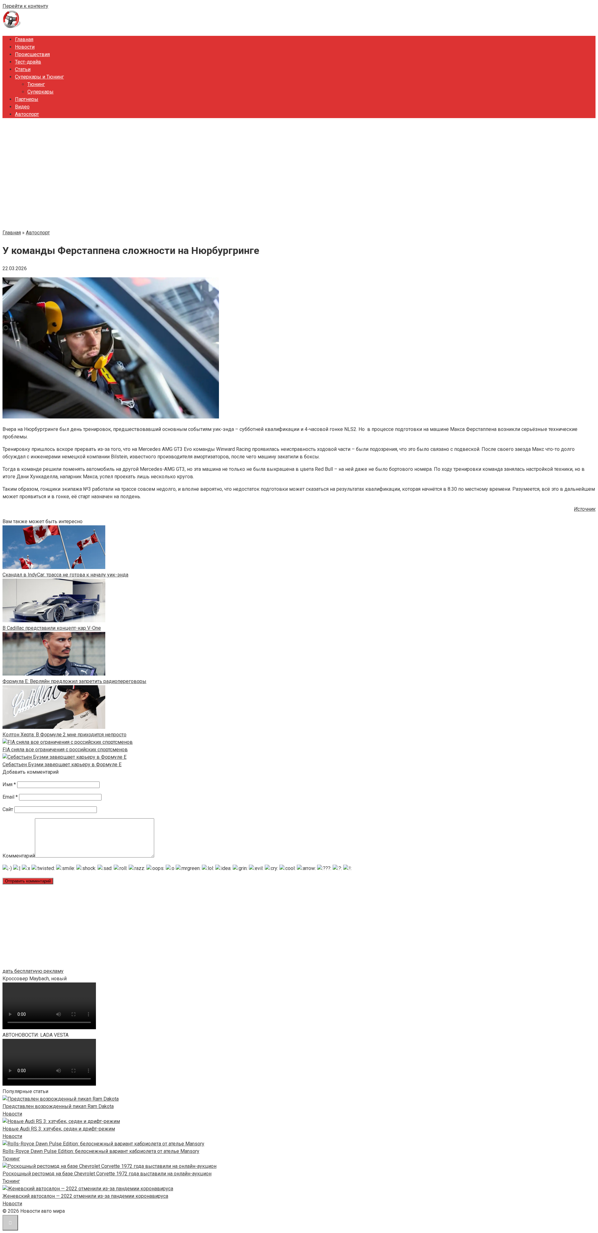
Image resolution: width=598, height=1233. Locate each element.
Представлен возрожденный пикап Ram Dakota (58, 1106)
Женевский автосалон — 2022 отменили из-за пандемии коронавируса (85, 1196)
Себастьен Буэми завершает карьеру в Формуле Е (61, 764)
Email (10, 797)
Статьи (23, 69)
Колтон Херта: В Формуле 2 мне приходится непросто (64, 735)
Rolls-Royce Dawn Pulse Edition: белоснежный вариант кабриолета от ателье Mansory (100, 1151)
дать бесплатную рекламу (33, 971)
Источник (585, 509)
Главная (24, 39)
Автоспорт (27, 114)
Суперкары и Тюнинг (39, 77)
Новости (25, 47)
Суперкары (40, 92)
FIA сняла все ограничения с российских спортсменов (65, 750)
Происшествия (32, 54)
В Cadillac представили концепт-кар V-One (51, 628)
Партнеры (26, 99)
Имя (9, 784)
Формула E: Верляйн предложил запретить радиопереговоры (74, 681)
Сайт (7, 809)
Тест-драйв (28, 62)
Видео (22, 107)
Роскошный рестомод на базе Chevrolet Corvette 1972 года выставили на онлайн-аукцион (106, 1174)
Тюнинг (36, 84)
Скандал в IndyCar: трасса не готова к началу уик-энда (65, 575)
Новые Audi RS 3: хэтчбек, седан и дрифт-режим (58, 1129)
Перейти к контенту (25, 6)
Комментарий (18, 856)
